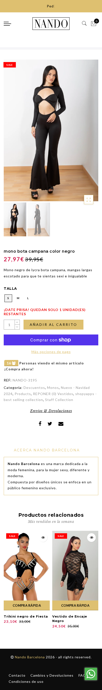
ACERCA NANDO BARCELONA (47, 450)
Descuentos (34, 387)
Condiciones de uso (26, 681)
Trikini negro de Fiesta (26, 616)
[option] (51, 130)
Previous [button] (13, 133)
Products (23, 394)
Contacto (17, 675)
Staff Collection (59, 400)
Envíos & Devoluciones (51, 411)
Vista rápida (43, 537)
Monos (53, 387)
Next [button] (83, 133)
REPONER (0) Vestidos (53, 394)
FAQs (83, 675)
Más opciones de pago (51, 352)
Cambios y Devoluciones (52, 675)
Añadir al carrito (53, 324)
